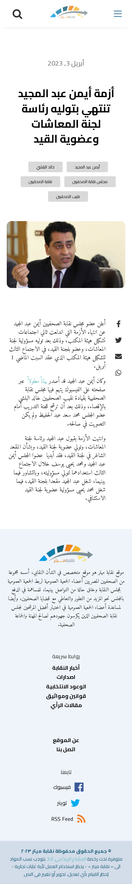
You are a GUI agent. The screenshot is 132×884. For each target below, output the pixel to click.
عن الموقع (66, 740)
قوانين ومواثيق (66, 696)
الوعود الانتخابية (66, 686)
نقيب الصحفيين (68, 196)
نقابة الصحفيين (40, 181)
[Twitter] (118, 340)
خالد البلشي (45, 167)
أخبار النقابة (66, 668)
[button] (17, 14)
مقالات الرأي (66, 705)
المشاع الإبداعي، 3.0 (66, 858)
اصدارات (66, 677)
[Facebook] (118, 323)
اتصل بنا (66, 749)
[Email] (118, 356)
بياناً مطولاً (36, 381)
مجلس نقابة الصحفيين (90, 181)
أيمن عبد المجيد (87, 167)
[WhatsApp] (118, 372)
